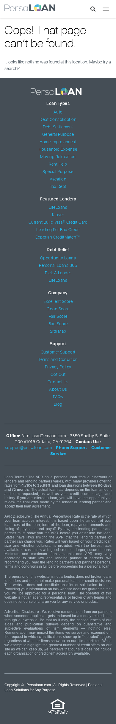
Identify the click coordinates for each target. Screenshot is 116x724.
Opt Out (58, 375)
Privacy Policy (58, 367)
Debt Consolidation (58, 120)
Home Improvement (58, 142)
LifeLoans (58, 207)
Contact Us (58, 382)
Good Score (58, 309)
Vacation (58, 179)
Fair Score (58, 316)
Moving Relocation (58, 157)
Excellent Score (58, 302)
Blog (58, 404)
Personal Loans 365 (58, 266)
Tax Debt (58, 187)
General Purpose (58, 135)
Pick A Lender (58, 273)
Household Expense (58, 149)
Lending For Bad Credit (58, 230)
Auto (58, 112)
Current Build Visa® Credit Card (58, 222)
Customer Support (58, 352)
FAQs (58, 397)
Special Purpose (58, 172)
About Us (58, 389)
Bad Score (58, 324)
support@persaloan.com (28, 448)
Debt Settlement (58, 127)
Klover (58, 215)
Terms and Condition (58, 360)
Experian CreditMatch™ (58, 237)
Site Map (58, 331)
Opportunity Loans (58, 258)
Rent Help (58, 164)
